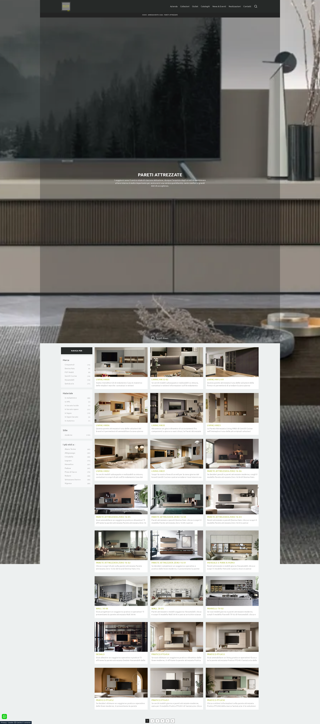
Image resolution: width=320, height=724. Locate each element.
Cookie (10, 722)
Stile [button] (65, 430)
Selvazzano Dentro (73, 480)
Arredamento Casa (155, 15)
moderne (68, 435)
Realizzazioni (235, 6)
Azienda (174, 6)
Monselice (69, 464)
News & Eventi (219, 6)
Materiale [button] (68, 393)
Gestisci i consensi (23, 722)
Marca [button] (66, 360)
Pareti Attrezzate (171, 15)
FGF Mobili (69, 372)
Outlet (195, 6)
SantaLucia (69, 384)
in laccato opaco (71, 409)
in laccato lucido (72, 405)
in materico (69, 421)
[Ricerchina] (255, 6)
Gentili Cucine (71, 376)
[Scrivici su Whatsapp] (4, 716)
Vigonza (68, 483)
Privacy (4, 722)
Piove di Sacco (71, 472)
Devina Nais (70, 368)
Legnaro (68, 461)
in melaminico (71, 398)
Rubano (68, 476)
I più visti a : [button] (69, 444)
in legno (68, 413)
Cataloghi (205, 6)
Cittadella (69, 457)
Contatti (247, 6)
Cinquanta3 (69, 365)
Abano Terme (70, 449)
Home (144, 15)
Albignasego (70, 453)
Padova (68, 468)
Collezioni (185, 6)
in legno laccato (71, 417)
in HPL (67, 402)
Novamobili (69, 380)
